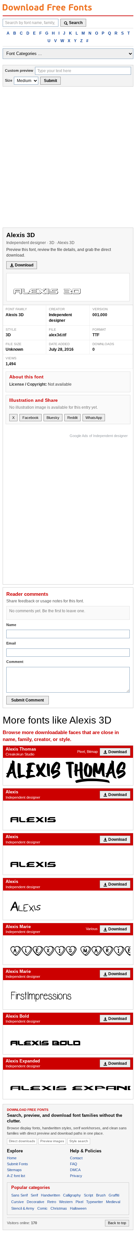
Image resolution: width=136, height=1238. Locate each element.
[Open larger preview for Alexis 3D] (68, 287)
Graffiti (114, 1195)
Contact (76, 1158)
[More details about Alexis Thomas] (68, 771)
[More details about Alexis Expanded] (68, 1084)
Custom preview (19, 70)
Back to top (117, 1223)
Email (11, 643)
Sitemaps (14, 1170)
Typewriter (94, 1202)
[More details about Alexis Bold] (68, 1039)
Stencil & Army (22, 1208)
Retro (51, 1202)
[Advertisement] (68, 158)
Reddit (72, 418)
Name (11, 625)
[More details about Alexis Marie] (68, 950)
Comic (42, 1208)
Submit (50, 80)
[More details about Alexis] (68, 815)
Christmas (59, 1208)
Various (92, 929)
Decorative (35, 1202)
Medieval (113, 1202)
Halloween (78, 1208)
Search (76, 22)
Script (88, 1195)
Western (66, 1202)
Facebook (30, 418)
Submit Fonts (17, 1164)
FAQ (73, 1164)
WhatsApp (93, 418)
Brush (101, 1195)
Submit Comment (27, 700)
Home (12, 1158)
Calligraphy (72, 1195)
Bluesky (53, 418)
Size (8, 80)
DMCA (75, 1170)
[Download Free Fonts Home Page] (47, 7)
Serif (34, 1195)
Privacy (76, 1176)
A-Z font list (16, 1176)
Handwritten (50, 1195)
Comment (14, 662)
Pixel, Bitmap (87, 752)
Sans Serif (19, 1195)
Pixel (79, 1202)
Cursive (17, 1202)
